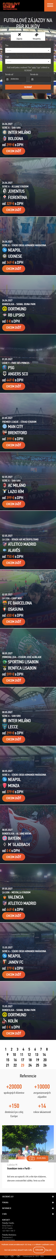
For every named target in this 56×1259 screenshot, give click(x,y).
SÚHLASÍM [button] (39, 1250)
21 (7, 1065)
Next (52, 1158)
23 (22, 1065)
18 (30, 1060)
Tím (6, 45)
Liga (7, 56)
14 (44, 1054)
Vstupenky (37, 38)
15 (7, 1060)
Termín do (34, 74)
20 (45, 1060)
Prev (5, 1158)
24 (30, 1065)
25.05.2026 (41, 1158)
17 (22, 1060)
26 (45, 1065)
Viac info (49, 1250)
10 (14, 1054)
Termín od (9, 74)
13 (36, 1054)
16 (15, 1060)
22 (15, 1065)
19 (37, 1060)
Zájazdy (19, 38)
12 (29, 1054)
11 (21, 1054)
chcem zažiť (13, 151)
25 (37, 1065)
